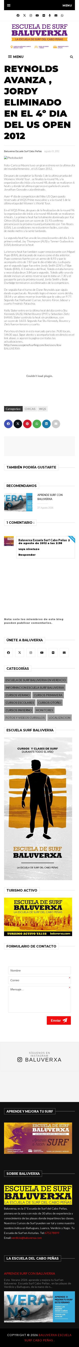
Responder (27, 554)
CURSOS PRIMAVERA (48, 695)
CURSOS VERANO (18, 695)
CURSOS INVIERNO (19, 710)
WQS (42, 409)
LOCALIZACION (59, 717)
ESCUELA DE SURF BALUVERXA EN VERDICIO (36, 680)
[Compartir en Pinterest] (27, 424)
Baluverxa (43, 1060)
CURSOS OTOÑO (49, 702)
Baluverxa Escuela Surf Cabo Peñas (23, 151)
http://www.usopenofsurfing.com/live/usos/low (32, 345)
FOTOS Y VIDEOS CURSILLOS (25, 717)
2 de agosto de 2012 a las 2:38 (44, 542)
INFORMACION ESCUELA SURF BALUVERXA (35, 687)
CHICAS (30, 409)
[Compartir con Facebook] (8, 424)
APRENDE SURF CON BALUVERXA (29, 1273)
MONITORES (44, 710)
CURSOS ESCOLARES (20, 702)
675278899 (52, 1233)
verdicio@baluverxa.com (26, 1237)
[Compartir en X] (18, 424)
